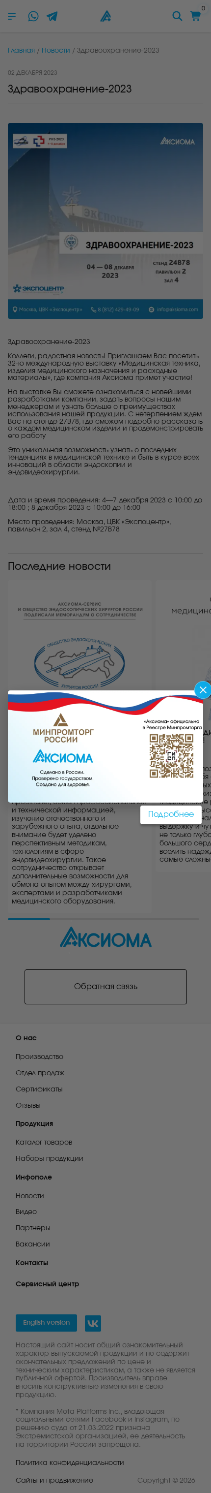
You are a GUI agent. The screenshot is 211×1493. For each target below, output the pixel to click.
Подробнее (171, 814)
